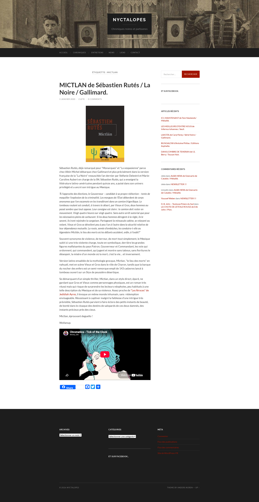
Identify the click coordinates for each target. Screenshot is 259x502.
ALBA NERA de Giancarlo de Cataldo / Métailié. (179, 191)
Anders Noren (185, 487)
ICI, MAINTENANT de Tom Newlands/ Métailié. (178, 119)
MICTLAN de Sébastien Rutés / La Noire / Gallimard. (104, 88)
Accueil (63, 52)
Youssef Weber (168, 198)
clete (82, 99)
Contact (135, 52)
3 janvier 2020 (67, 99)
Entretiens (97, 52)
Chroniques (79, 52)
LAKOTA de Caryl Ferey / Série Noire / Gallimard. (178, 136)
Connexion (163, 436)
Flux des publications (167, 441)
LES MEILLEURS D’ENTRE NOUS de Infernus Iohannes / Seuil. (177, 127)
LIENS (122, 52)
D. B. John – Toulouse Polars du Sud (177, 204)
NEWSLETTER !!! (179, 184)
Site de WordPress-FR (168, 453)
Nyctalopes (129, 19)
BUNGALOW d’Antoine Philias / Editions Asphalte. (180, 144)
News (111, 52)
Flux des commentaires (168, 447)
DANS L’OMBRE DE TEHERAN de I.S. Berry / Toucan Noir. (178, 153)
